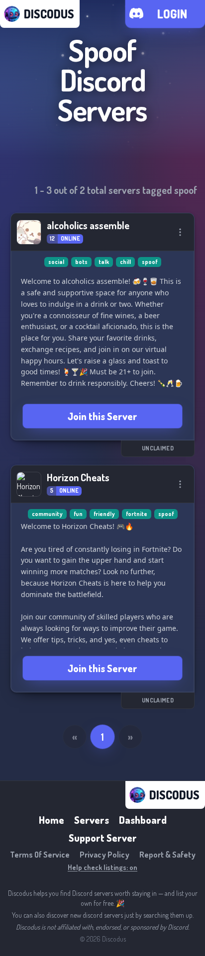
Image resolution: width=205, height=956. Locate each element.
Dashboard (143, 819)
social (56, 261)
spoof (149, 261)
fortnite (136, 514)
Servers (91, 819)
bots (81, 261)
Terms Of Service (40, 855)
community (47, 514)
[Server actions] (180, 232)
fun (78, 514)
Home (51, 819)
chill (125, 261)
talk (104, 261)
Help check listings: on (102, 867)
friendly (104, 514)
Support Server (103, 837)
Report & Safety (167, 855)
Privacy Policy (104, 855)
